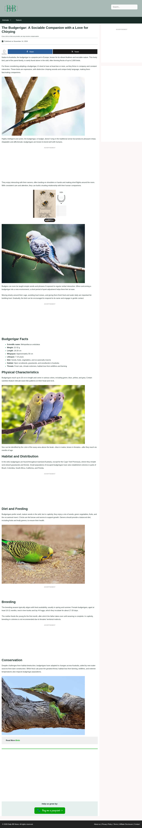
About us (97, 824)
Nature (19, 20)
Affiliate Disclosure (126, 824)
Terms (116, 824)
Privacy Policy (107, 824)
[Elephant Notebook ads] (49, 222)
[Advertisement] (50, 165)
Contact (137, 824)
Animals (5, 20)
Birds (17, 740)
